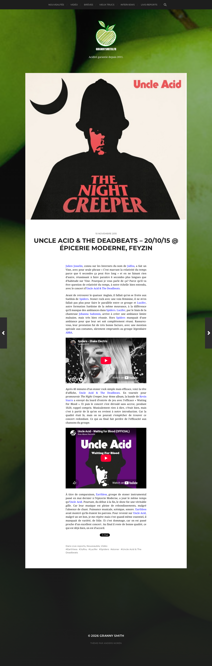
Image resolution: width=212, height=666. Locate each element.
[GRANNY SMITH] (106, 35)
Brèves (88, 4)
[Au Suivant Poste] (208, 333)
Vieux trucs (106, 4)
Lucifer (94, 549)
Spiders (105, 549)
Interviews (128, 4)
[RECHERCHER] (165, 4)
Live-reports (149, 4)
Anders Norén (113, 643)
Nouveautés (56, 4)
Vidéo (74, 4)
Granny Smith (112, 636)
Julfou (83, 549)
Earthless (72, 549)
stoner (115, 549)
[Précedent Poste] (3, 333)
